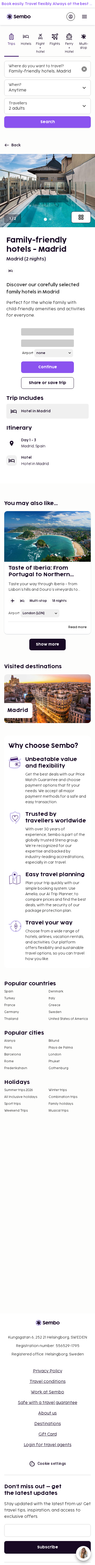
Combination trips (63, 1097)
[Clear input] (84, 69)
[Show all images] (81, 217)
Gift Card (48, 1434)
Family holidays (61, 1104)
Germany (11, 1012)
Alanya (9, 1041)
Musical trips (58, 1111)
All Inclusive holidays (20, 1097)
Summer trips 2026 (18, 1090)
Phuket (54, 1061)
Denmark (56, 992)
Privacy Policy (47, 1371)
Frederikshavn (15, 1068)
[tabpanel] (47, 94)
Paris (8, 1048)
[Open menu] (84, 16)
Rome (9, 1061)
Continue (47, 367)
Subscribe (47, 1547)
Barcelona (12, 1055)
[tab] (11, 44)
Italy (52, 998)
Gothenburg (58, 1068)
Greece (54, 1005)
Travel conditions (48, 1381)
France (9, 1005)
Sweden (55, 1012)
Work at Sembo (47, 1392)
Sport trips (12, 1104)
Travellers (18, 103)
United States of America (68, 1019)
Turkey (9, 998)
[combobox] (43, 71)
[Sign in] (70, 16)
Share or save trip (47, 383)
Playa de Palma (61, 1048)
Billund (54, 1041)
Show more (47, 644)
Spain (8, 992)
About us (47, 1413)
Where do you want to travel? (36, 66)
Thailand (11, 1019)
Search (47, 122)
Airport (27, 353)
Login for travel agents (48, 1444)
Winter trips (58, 1090)
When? (15, 85)
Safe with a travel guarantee (47, 1402)
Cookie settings (51, 1463)
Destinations (47, 1423)
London (55, 1055)
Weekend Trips (16, 1111)
